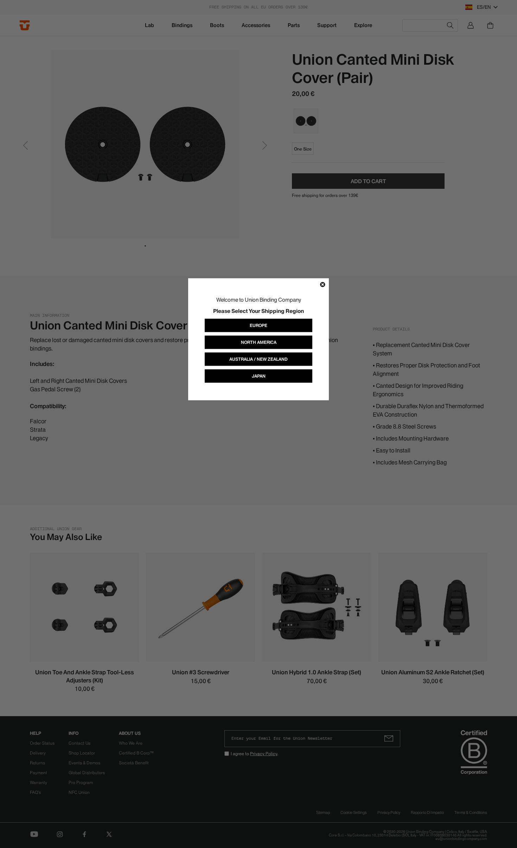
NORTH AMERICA (258, 342)
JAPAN (259, 375)
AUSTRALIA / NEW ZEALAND (258, 358)
